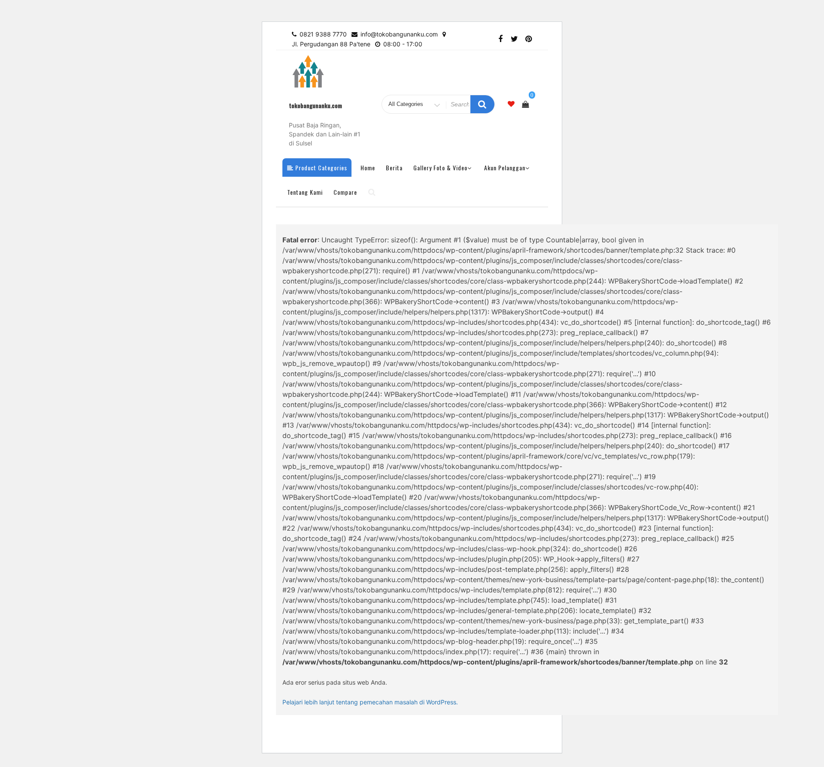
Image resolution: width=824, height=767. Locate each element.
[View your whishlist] (511, 104)
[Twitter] (515, 39)
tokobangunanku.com (315, 105)
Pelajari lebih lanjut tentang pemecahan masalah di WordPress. (370, 702)
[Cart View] (525, 104)
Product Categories (320, 167)
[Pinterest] (529, 39)
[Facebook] (500, 39)
